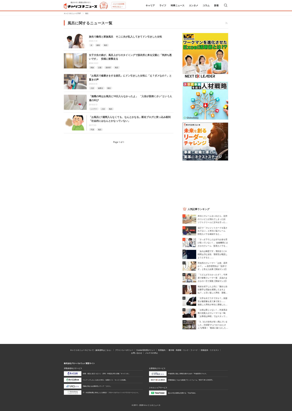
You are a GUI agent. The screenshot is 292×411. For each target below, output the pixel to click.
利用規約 (161, 350)
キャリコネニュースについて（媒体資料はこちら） (91, 350)
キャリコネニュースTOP (72, 13)
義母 (98, 45)
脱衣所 (108, 67)
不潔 (92, 129)
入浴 (92, 88)
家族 (92, 67)
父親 (99, 67)
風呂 (105, 45)
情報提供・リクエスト (210, 350)
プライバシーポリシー (124, 350)
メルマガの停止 (151, 353)
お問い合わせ (136, 353)
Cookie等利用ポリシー (145, 350)
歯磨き (100, 88)
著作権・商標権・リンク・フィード (183, 350)
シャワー (93, 109)
